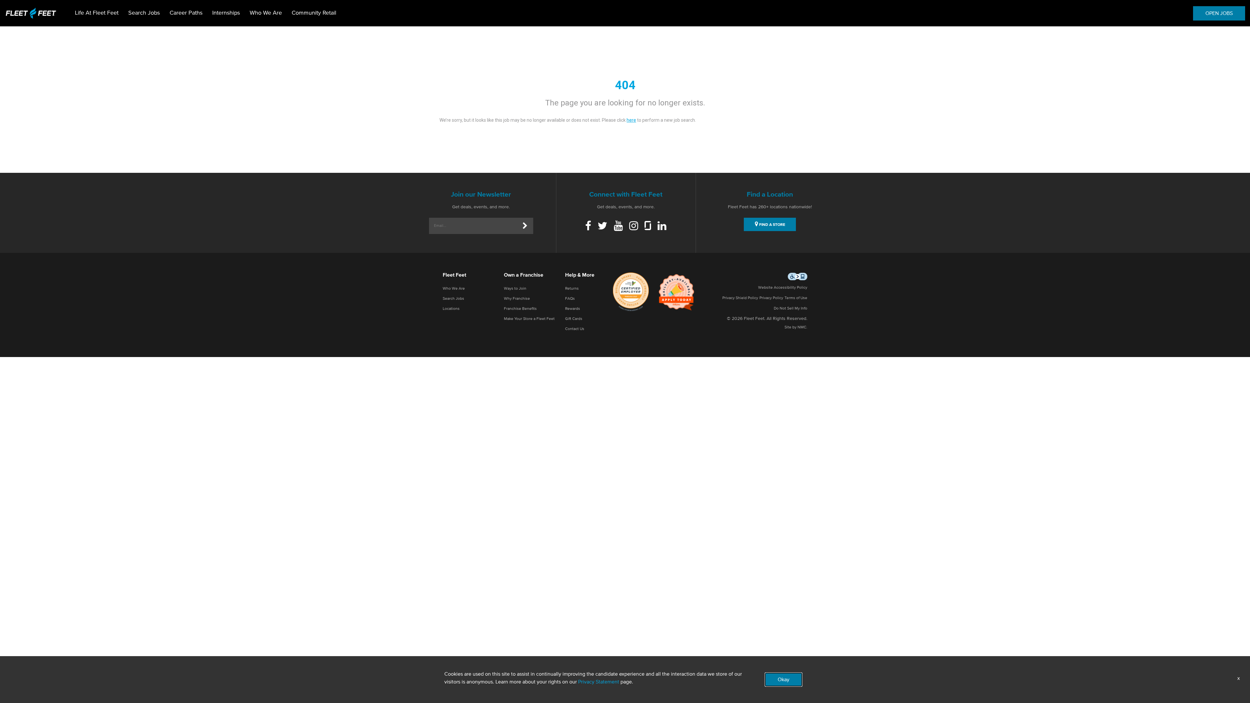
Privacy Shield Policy (740, 298)
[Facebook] (588, 226)
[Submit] (525, 226)
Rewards (572, 309)
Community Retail (314, 13)
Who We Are (266, 13)
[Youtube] (618, 226)
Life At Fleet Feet (96, 13)
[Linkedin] (662, 226)
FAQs (570, 299)
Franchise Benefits (520, 309)
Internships (226, 13)
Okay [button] (783, 679)
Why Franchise (517, 299)
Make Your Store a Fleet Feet (529, 319)
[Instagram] (633, 226)
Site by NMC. (796, 327)
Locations (451, 309)
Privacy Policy (771, 298)
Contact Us (574, 329)
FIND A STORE (771, 225)
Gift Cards (573, 319)
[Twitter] (602, 226)
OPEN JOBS (1219, 13)
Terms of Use (796, 298)
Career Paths (186, 13)
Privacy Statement (598, 681)
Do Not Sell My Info (790, 308)
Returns (572, 289)
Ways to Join (515, 289)
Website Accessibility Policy (782, 288)
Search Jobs (144, 13)
